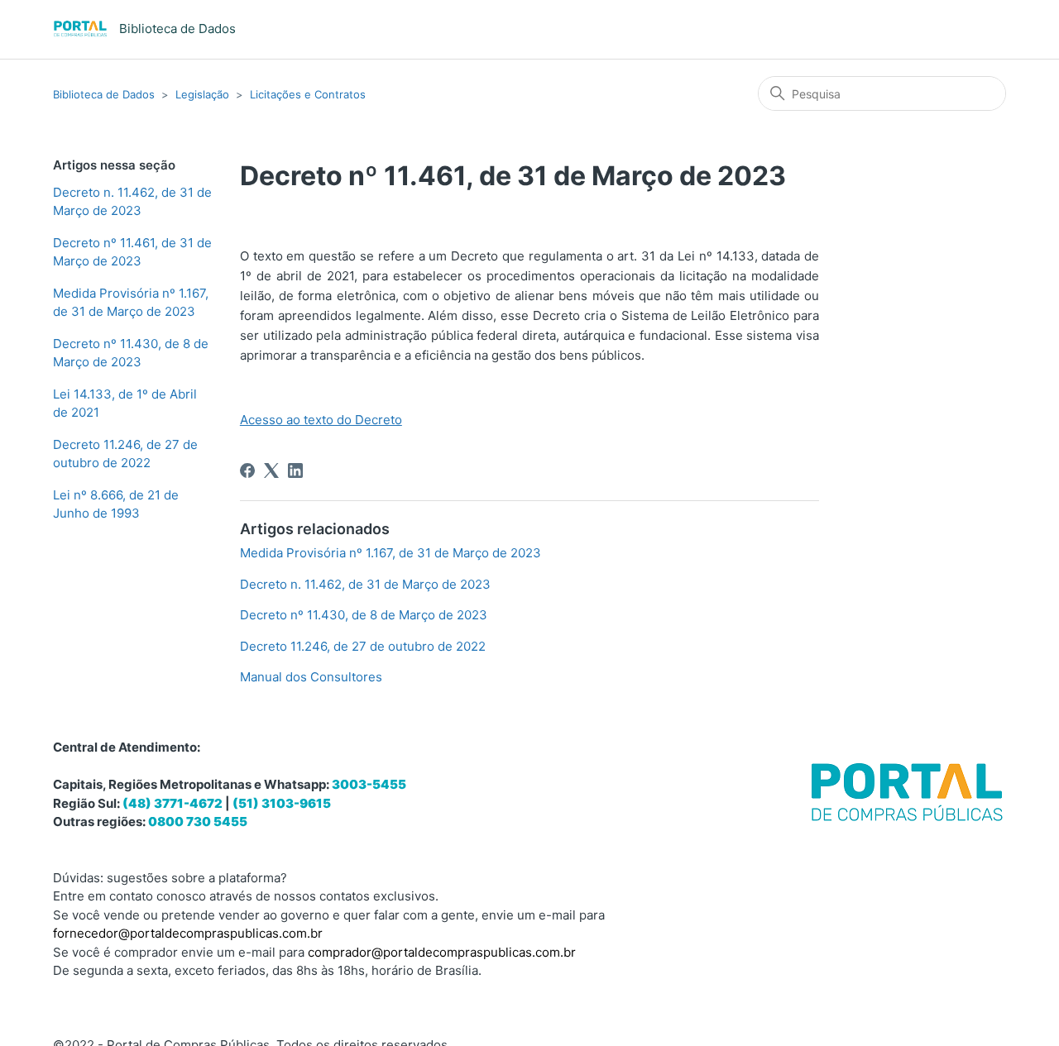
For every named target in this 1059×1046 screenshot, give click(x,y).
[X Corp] (271, 470)
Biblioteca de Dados (104, 94)
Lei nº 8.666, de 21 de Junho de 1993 (116, 504)
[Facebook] (247, 470)
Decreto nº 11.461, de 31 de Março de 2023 (132, 252)
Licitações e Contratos (308, 94)
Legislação (202, 94)
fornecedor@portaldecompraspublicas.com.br (188, 933)
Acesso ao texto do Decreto (321, 419)
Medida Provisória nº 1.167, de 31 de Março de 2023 (130, 302)
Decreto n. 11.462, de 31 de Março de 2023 (132, 201)
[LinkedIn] (295, 470)
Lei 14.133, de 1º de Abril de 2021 (125, 403)
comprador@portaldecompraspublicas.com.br (442, 952)
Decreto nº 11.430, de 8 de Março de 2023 (130, 353)
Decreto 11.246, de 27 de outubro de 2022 (125, 454)
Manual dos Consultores (311, 677)
